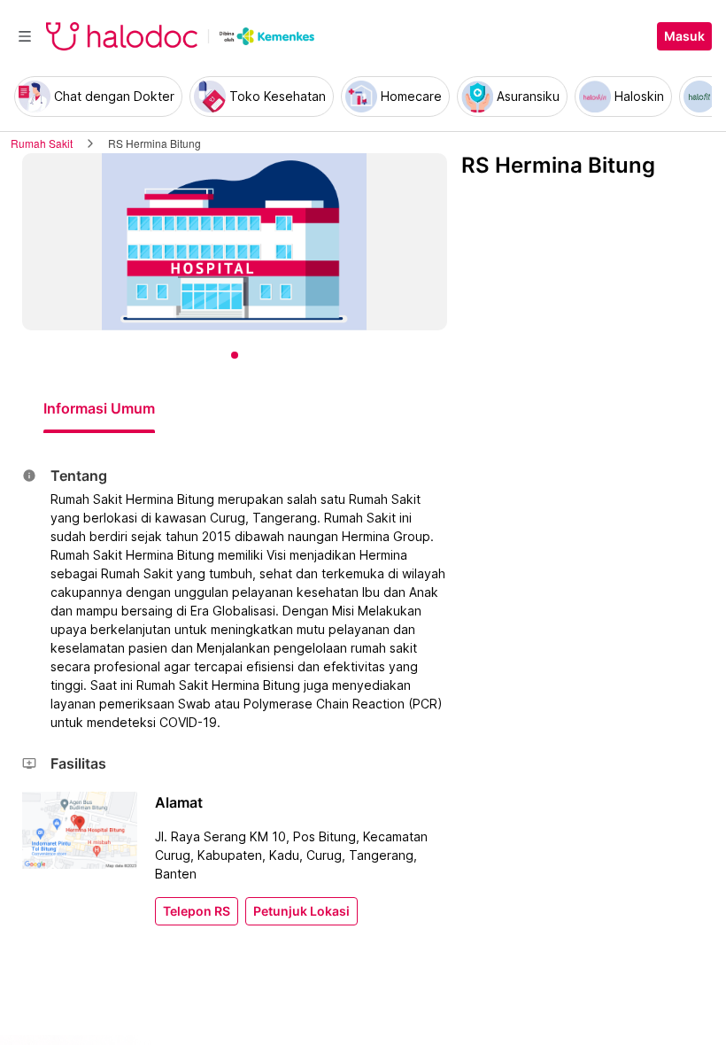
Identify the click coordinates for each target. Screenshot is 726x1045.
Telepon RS (196, 911)
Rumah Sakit (42, 143)
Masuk (684, 36)
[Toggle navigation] (24, 36)
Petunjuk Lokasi (301, 911)
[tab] (99, 408)
